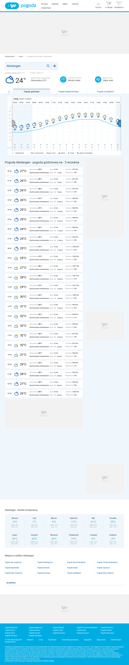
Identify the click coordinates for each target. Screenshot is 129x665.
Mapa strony (101, 640)
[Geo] (55, 66)
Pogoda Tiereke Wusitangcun (107, 562)
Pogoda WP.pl (10, 56)
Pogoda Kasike (72, 568)
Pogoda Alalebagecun (45, 562)
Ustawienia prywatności (70, 640)
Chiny (21, 56)
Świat (65, 4)
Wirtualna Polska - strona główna (12, 5)
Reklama (30, 640)
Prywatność (52, 640)
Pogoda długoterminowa (68, 91)
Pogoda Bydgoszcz (35, 627)
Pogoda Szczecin (83, 633)
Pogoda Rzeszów (59, 633)
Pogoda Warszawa (107, 633)
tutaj (52, 661)
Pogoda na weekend (105, 91)
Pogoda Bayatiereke (12, 568)
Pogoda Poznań (34, 633)
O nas (41, 640)
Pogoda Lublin (58, 630)
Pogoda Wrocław (11, 635)
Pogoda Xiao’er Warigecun (76, 562)
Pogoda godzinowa (31, 91)
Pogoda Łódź (81, 630)
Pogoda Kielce (10, 630)
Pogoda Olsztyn (106, 630)
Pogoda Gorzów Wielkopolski (87, 627)
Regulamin (88, 640)
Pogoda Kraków (34, 630)
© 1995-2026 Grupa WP (13, 640)
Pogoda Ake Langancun (13, 562)
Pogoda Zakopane (35, 635)
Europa (55, 4)
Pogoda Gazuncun (103, 568)
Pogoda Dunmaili (43, 568)
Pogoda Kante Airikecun (105, 573)
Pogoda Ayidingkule (74, 573)
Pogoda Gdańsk (58, 627)
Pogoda (28, 6)
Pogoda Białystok (11, 627)
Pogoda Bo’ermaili (43, 573)
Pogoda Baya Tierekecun (13, 573)
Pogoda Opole (10, 633)
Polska (44, 4)
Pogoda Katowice (107, 627)
